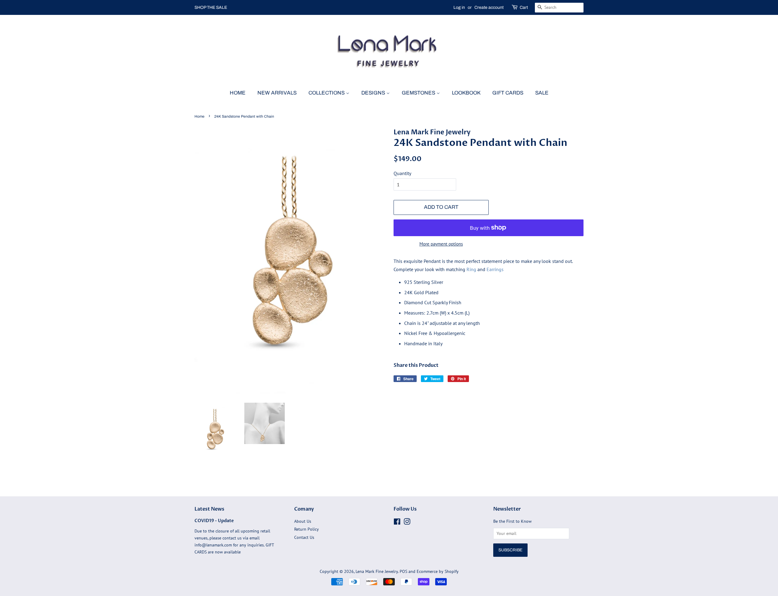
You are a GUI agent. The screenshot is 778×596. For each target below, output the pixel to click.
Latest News (209, 509)
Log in (459, 7)
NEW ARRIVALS (277, 93)
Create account (489, 7)
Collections (327, 93)
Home (238, 93)
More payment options (441, 244)
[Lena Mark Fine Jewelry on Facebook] (397, 522)
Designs (373, 93)
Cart (524, 7)
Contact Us (304, 537)
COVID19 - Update (214, 521)
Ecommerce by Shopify (438, 571)
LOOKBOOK (466, 93)
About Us (302, 521)
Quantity (402, 173)
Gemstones (419, 93)
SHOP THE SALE (210, 7)
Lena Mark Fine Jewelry (377, 571)
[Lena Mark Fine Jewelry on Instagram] (407, 522)
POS (403, 571)
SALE (542, 93)
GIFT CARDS (507, 93)
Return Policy (306, 529)
